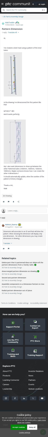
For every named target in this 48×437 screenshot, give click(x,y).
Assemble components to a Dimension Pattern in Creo (23, 284)
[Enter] (3, 10)
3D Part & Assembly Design (13, 16)
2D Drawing (7, 196)
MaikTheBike (10, 22)
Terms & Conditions (8, 303)
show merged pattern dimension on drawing (19, 271)
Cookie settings (23, 303)
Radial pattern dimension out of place (17, 290)
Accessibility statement (38, 303)
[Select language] (33, 4)
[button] (2, 5)
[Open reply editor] (24, 210)
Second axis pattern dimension (14, 278)
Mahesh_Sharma (11, 224)
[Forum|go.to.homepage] (16, 4)
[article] (24, 236)
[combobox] (24, 10)
